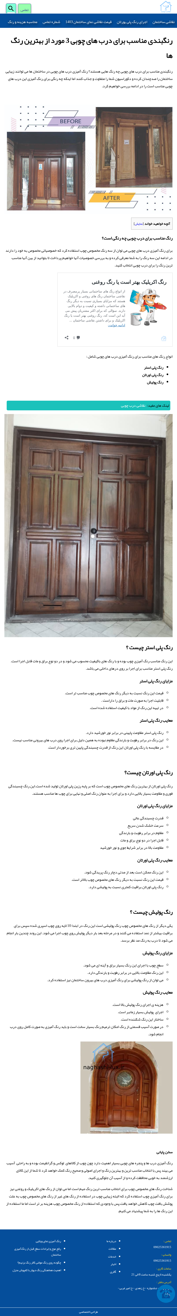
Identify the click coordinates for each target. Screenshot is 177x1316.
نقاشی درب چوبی (133, 405)
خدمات (112, 1257)
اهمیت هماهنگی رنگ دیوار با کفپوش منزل (36, 1270)
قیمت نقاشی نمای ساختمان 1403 (88, 22)
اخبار (113, 1264)
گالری (113, 1272)
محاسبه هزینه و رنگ (22, 22)
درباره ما (111, 1241)
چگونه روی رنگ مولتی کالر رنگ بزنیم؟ (39, 1263)
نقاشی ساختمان (164, 22)
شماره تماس (51, 22)
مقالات (112, 1249)
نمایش (139, 224)
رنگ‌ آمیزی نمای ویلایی (48, 1241)
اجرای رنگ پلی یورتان (132, 22)
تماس (25, 10)
